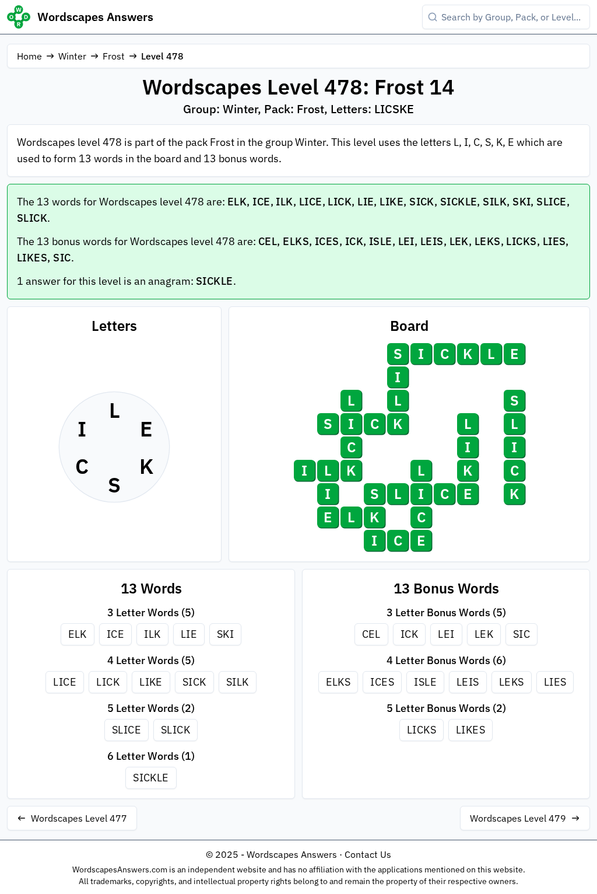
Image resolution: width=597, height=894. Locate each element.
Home (29, 56)
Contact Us (368, 854)
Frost (114, 56)
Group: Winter (220, 109)
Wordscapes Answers (95, 17)
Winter (72, 56)
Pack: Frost (294, 109)
